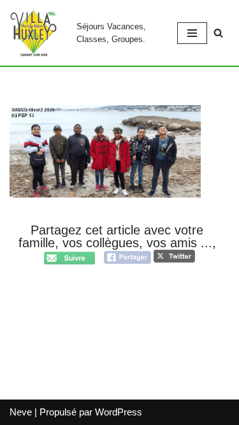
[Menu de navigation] (192, 33)
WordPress (118, 412)
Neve (21, 412)
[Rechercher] (218, 33)
